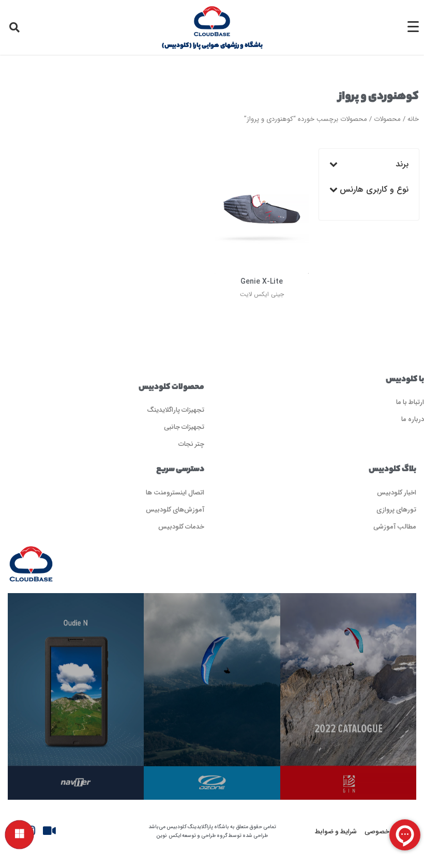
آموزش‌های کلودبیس (175, 509)
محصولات (387, 119)
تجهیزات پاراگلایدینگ (175, 409)
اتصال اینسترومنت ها (175, 492)
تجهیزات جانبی (184, 426)
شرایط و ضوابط (336, 831)
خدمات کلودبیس (181, 526)
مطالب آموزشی (394, 526)
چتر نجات (191, 443)
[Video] (49, 830)
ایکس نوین (168, 836)
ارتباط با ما (410, 401)
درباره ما (412, 418)
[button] (14, 27)
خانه (413, 119)
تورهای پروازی (396, 509)
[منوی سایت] (19, 834)
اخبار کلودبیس (396, 492)
